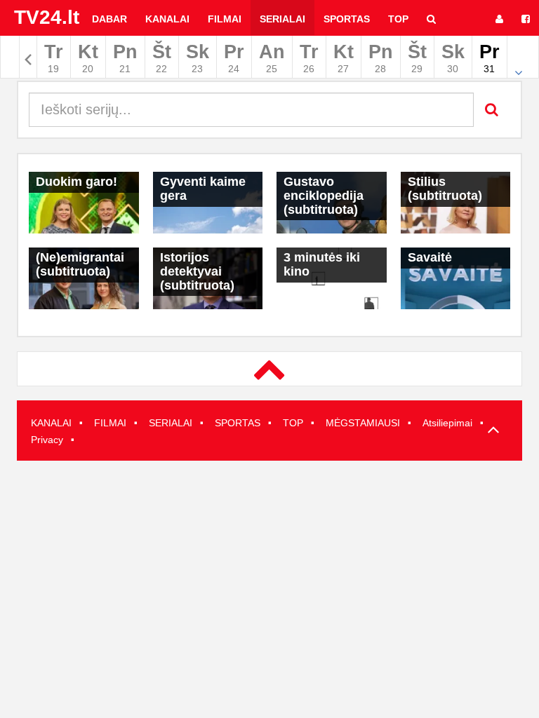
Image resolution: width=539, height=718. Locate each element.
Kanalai (167, 19)
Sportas (347, 19)
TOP (293, 423)
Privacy (47, 440)
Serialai (282, 19)
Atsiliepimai (447, 423)
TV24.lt (46, 17)
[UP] (490, 431)
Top (398, 19)
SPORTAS (237, 423)
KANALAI (51, 423)
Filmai (224, 19)
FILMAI (110, 423)
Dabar (109, 19)
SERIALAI (170, 423)
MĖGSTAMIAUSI (363, 423)
